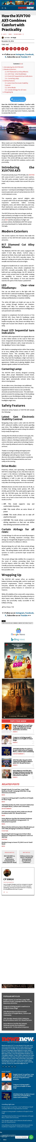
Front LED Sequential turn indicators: (19, 76)
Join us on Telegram (19, 100)
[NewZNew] (26, 8)
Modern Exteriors (9, 69)
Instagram (20, 54)
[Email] (18, 48)
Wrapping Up (8, 92)
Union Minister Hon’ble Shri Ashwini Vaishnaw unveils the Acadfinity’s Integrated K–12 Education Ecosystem (23, 773)
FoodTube (5, 830)
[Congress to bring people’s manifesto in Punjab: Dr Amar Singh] (6, 739)
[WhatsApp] (11, 48)
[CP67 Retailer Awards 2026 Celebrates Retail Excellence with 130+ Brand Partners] (6, 762)
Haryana (4, 839)
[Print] (22, 48)
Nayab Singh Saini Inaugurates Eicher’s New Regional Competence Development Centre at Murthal (17, 835)
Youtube (24, 57)
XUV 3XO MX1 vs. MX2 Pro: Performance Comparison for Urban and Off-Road (9, 859)
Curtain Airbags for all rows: (15, 90)
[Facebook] (3, 48)
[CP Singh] (3, 38)
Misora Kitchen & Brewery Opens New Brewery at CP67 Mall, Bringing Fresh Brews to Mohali (18, 827)
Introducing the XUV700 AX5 (13, 67)
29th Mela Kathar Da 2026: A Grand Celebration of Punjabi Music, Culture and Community (23, 750)
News (15, 731)
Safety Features (9, 81)
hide (21, 64)
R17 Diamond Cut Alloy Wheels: (16, 72)
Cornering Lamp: (12, 78)
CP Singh (13, 37)
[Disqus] (18, 919)
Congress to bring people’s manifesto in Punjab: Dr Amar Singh (23, 738)
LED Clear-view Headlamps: (16, 74)
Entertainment (18, 753)
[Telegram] (26, 48)
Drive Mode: (10, 88)
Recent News (18, 34)
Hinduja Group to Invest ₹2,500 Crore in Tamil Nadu (17, 843)
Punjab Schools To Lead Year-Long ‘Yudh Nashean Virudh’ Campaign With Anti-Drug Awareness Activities (23, 727)
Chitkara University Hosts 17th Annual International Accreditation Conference (26, 859)
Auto (4, 34)
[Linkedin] (15, 48)
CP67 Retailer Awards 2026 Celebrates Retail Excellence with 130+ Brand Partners (22, 761)
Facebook (29, 54)
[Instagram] (6, 1066)
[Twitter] (7, 48)
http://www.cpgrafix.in (8, 882)
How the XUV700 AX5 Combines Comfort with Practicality (17, 623)
